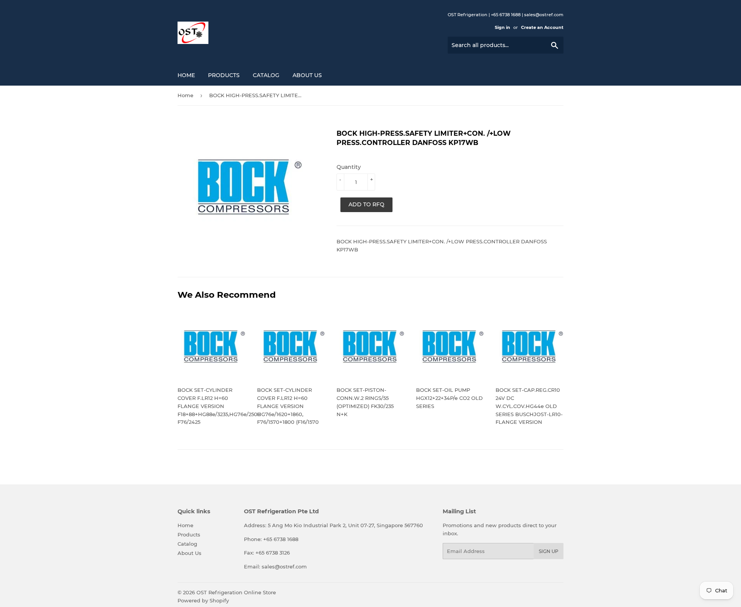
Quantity (349, 167)
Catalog (266, 75)
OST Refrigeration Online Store (236, 592)
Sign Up (548, 551)
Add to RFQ (366, 204)
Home (186, 75)
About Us (307, 75)
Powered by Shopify (203, 600)
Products (224, 75)
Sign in (502, 27)
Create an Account (542, 27)
